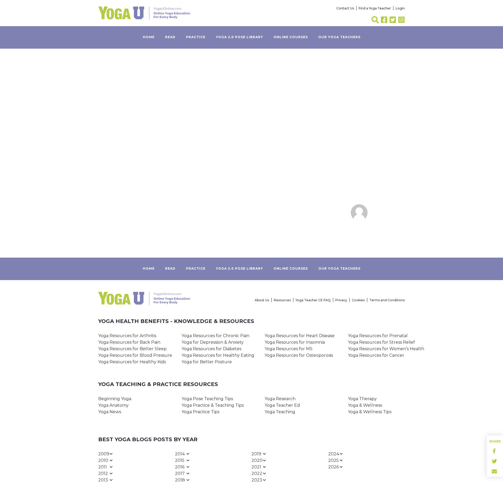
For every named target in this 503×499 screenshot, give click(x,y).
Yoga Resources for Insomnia (295, 342)
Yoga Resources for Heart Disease (300, 335)
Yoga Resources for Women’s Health (386, 348)
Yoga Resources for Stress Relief (381, 342)
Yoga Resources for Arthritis (127, 335)
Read (170, 37)
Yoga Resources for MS (289, 348)
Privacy (341, 300)
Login (400, 8)
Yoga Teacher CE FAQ (313, 300)
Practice (195, 37)
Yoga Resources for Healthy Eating (218, 355)
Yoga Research (280, 398)
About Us (262, 300)
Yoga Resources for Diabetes (211, 348)
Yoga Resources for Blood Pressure (135, 355)
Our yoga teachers (339, 37)
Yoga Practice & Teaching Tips (213, 405)
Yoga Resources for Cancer (376, 355)
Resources (282, 300)
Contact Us (345, 8)
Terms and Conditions (387, 300)
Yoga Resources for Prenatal (378, 335)
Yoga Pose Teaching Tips (207, 398)
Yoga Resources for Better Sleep (132, 348)
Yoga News (109, 411)
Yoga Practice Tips (200, 411)
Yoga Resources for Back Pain (129, 342)
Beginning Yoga (114, 398)
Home (149, 37)
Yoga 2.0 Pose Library (239, 37)
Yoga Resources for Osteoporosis (299, 355)
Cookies (358, 300)
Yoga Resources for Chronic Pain (215, 335)
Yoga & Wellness (365, 405)
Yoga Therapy (362, 398)
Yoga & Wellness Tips (369, 411)
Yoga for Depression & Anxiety (213, 342)
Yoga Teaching (280, 411)
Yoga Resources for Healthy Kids (132, 361)
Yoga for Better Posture (207, 361)
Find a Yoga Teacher (375, 8)
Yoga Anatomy (113, 405)
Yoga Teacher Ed (282, 405)
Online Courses (291, 37)
